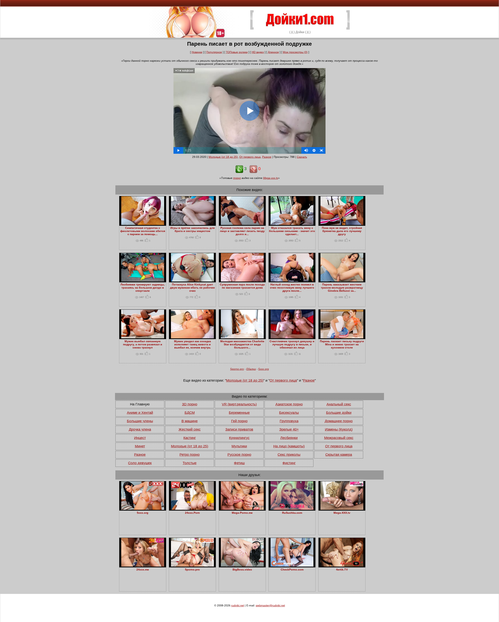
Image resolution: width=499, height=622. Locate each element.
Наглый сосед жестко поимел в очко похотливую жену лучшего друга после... (292, 287)
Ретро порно (190, 455)
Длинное (273, 52)
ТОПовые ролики (237, 52)
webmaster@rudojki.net (270, 605)
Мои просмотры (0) (295, 52)
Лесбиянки (289, 438)
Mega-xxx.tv (270, 177)
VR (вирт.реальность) (239, 404)
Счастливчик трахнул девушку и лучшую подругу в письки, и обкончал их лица (292, 344)
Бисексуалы (289, 413)
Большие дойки (338, 413)
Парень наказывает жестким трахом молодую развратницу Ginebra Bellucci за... (342, 287)
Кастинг (189, 438)
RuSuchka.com (292, 512)
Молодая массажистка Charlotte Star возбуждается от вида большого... (242, 344)
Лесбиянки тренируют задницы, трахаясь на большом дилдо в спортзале (142, 287)
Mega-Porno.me (242, 512)
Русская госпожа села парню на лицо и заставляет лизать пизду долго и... (242, 231)
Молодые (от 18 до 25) (223, 156)
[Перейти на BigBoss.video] (242, 565)
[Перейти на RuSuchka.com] (292, 508)
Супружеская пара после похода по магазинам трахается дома (242, 286)
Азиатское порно (289, 404)
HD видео (258, 52)
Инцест (140, 438)
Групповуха (289, 421)
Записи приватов (239, 429)
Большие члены (140, 421)
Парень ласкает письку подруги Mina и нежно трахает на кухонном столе (342, 344)
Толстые (189, 463)
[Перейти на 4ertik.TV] (341, 565)
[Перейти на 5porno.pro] (192, 565)
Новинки (197, 52)
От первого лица (250, 156)
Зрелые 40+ (289, 429)
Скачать (302, 156)
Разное (266, 156)
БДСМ (190, 413)
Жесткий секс (190, 429)
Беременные (239, 413)
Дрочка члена (140, 429)
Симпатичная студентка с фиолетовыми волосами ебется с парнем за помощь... (142, 231)
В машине (189, 421)
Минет (140, 446)
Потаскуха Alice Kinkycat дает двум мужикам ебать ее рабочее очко (192, 287)
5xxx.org (263, 369)
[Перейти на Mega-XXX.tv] (341, 508)
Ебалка (251, 369)
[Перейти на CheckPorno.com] (292, 565)
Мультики (239, 446)
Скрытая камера (338, 455)
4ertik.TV (342, 569)
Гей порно (239, 421)
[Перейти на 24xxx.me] (142, 565)
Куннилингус (239, 438)
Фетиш (239, 463)
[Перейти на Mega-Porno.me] (242, 508)
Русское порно (239, 455)
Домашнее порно (339, 421)
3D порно (189, 404)
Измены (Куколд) (339, 429)
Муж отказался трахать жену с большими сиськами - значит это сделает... (292, 231)
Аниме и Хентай (140, 413)
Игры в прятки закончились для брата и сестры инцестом (192, 229)
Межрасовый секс (338, 438)
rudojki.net (237, 605)
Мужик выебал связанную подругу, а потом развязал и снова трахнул (142, 344)
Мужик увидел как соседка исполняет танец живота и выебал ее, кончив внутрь (192, 344)
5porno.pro (237, 369)
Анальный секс (338, 404)
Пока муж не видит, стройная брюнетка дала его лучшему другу (342, 231)
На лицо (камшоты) (289, 446)
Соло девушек (140, 463)
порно (237, 177)
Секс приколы (289, 455)
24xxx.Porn (192, 512)
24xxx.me (142, 569)
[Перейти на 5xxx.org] (142, 508)
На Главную (140, 404)
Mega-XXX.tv (342, 512)
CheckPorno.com (292, 569)
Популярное (214, 52)
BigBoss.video (242, 569)
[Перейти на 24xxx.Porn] (192, 508)
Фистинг (289, 463)
